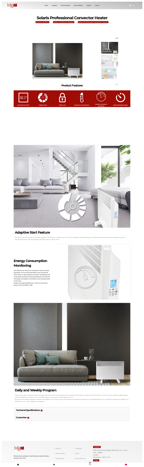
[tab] (72, 410)
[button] (117, 84)
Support (88, 5)
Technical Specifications (28, 410)
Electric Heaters (65, 5)
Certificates (78, 448)
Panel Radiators (78, 5)
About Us (58, 448)
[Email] (90, 464)
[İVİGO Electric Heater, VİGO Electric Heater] (16, 5)
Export (77, 453)
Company (54, 5)
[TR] (126, 464)
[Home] (18, 464)
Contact (97, 5)
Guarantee (21, 417)
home (46, 5)
